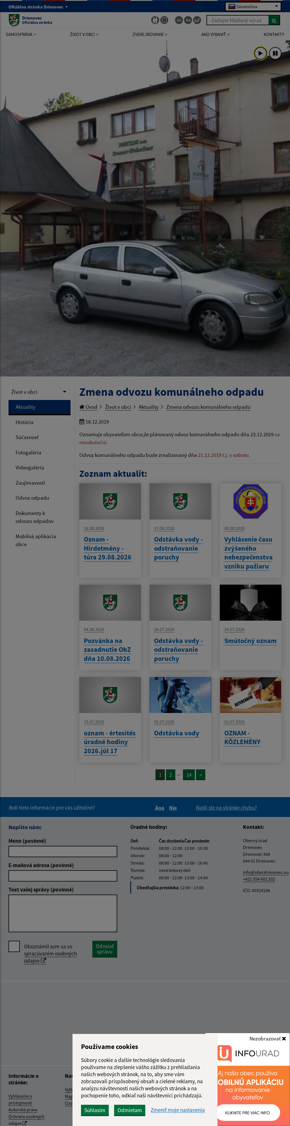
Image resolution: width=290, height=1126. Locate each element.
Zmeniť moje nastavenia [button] (178, 1110)
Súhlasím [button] (94, 1110)
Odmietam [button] (130, 1110)
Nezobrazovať (266, 1038)
